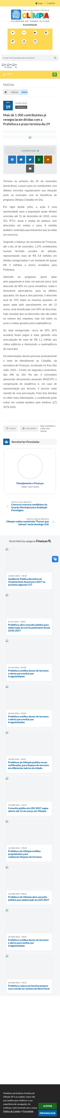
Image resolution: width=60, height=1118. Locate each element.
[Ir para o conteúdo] (44, 41)
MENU (9, 74)
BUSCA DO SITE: (10, 53)
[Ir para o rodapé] (25, 48)
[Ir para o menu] (11, 48)
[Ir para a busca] (18, 48)
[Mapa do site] (24, 41)
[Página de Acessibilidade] (35, 41)
